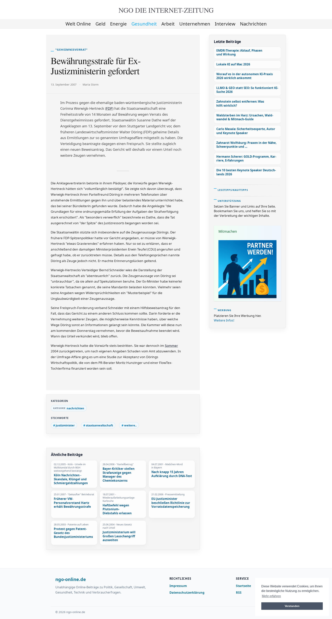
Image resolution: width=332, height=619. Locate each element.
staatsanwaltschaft (99, 425)
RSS (239, 592)
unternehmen (194, 24)
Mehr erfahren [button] (271, 596)
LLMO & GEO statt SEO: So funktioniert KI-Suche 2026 (247, 90)
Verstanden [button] (292, 605)
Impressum (178, 586)
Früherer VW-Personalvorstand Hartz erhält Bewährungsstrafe (72, 503)
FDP (109, 108)
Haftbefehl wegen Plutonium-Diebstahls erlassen (117, 509)
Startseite (243, 586)
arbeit (168, 24)
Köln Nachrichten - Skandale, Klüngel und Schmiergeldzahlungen (71, 479)
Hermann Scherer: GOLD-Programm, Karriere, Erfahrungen (246, 158)
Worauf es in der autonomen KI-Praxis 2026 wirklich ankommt (244, 76)
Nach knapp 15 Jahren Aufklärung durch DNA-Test (171, 474)
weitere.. (130, 425)
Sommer (171, 345)
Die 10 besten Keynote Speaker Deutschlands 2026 (246, 172)
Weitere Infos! (224, 320)
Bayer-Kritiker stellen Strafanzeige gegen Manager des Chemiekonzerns (118, 475)
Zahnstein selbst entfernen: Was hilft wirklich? (240, 103)
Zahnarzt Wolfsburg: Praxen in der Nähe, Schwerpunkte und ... (246, 145)
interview (225, 24)
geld (100, 24)
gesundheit (144, 24)
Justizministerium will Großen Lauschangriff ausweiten (119, 536)
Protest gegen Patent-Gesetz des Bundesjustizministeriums (73, 533)
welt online (78, 24)
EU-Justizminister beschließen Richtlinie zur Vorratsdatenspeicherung (170, 503)
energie (118, 24)
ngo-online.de (70, 579)
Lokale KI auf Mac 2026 (233, 64)
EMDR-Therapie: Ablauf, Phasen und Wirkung (239, 52)
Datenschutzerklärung (186, 592)
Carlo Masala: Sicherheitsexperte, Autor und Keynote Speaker (245, 131)
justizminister (65, 425)
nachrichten (253, 24)
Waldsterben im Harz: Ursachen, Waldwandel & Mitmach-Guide (244, 117)
